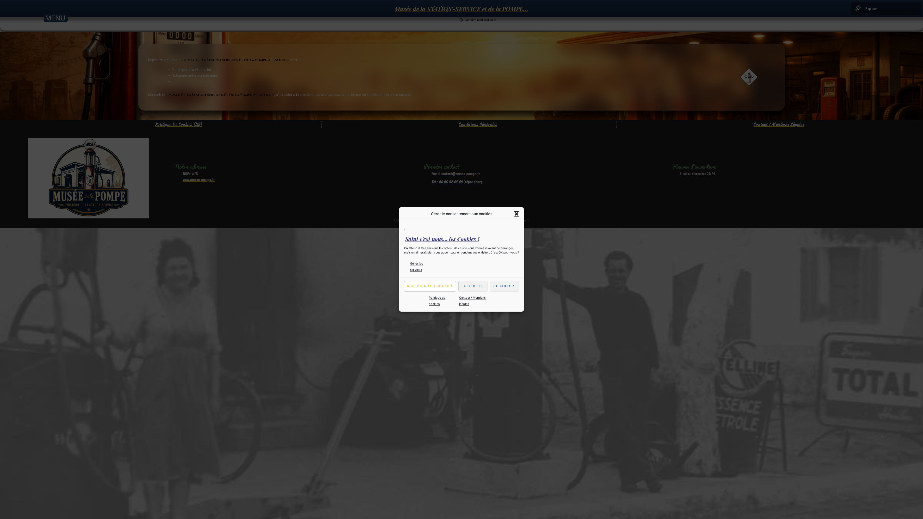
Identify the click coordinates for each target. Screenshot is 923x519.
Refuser (473, 286)
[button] (516, 213)
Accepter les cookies (430, 286)
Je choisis (504, 286)
